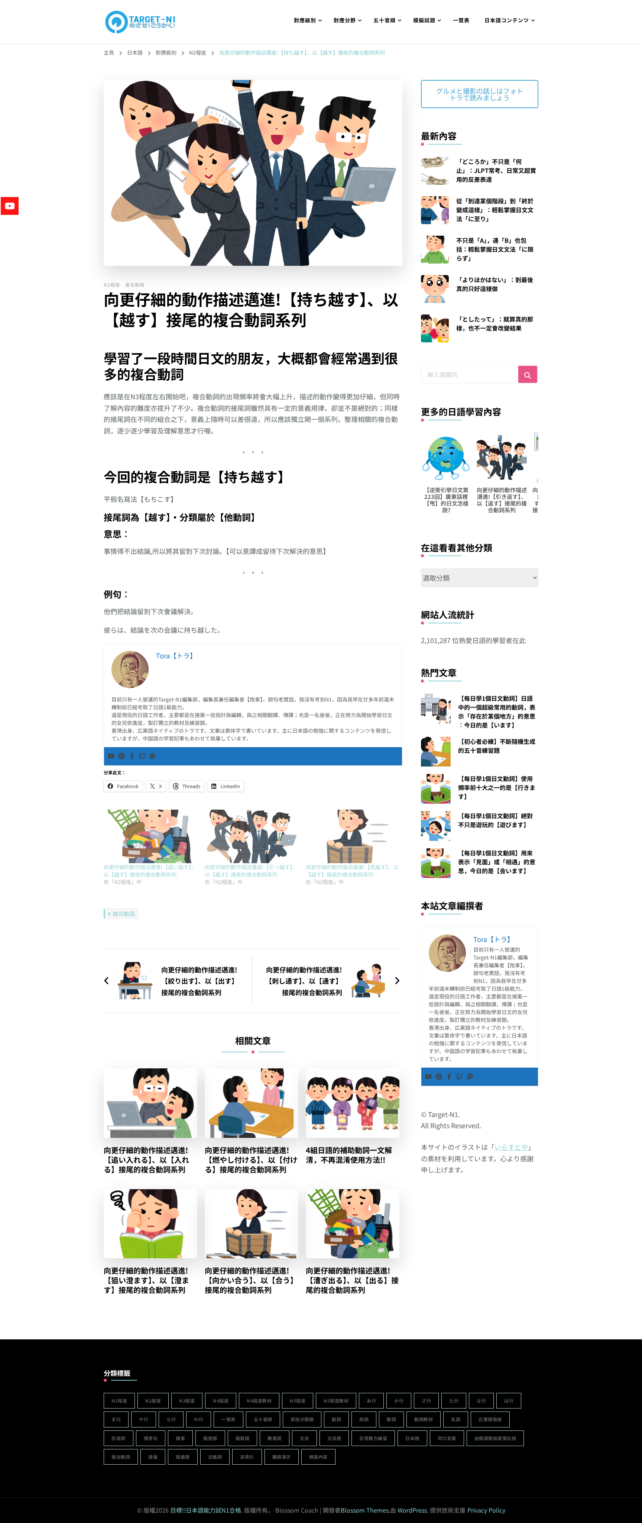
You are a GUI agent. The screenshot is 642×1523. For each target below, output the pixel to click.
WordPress (412, 1510)
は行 (508, 1400)
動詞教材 (423, 1419)
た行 (453, 1400)
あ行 (371, 1400)
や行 (143, 1419)
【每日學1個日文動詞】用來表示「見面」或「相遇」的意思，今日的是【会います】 (496, 861)
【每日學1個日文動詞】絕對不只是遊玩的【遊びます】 (495, 820)
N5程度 (297, 1400)
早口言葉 (447, 1438)
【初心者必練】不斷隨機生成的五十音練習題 (496, 746)
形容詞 (118, 1438)
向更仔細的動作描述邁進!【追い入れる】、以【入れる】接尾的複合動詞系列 (146, 1159)
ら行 (171, 1419)
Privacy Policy (486, 1510)
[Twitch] (142, 756)
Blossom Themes (365, 1510)
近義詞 (215, 1456)
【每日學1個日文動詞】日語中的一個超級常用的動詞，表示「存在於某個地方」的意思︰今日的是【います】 (496, 711)
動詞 (391, 1419)
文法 (304, 1438)
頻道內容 (318, 1456)
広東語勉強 (490, 1419)
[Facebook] (132, 756)
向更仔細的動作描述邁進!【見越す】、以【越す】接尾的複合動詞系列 (352, 870)
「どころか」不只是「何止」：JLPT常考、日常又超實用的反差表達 (496, 170)
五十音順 (384, 20)
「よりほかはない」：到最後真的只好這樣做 (494, 284)
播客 (180, 1438)
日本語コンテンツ (506, 20)
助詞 (364, 1419)
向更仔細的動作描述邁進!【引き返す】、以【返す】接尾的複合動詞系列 (489, 500)
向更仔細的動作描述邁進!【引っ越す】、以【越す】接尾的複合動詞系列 (251, 870)
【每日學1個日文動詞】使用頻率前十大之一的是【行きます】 (496, 787)
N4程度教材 (259, 1400)
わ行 (198, 1419)
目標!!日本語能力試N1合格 (205, 1510)
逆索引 (247, 1456)
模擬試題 (424, 20)
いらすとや (511, 1147)
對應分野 (345, 20)
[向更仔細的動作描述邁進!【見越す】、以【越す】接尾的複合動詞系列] (352, 836)
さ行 (426, 1400)
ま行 (116, 1419)
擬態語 (210, 1438)
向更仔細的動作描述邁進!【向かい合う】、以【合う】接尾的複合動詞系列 (251, 1280)
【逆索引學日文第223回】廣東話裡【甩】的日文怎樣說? (433, 500)
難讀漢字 (281, 1456)
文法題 (334, 1438)
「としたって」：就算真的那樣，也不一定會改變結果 (494, 323)
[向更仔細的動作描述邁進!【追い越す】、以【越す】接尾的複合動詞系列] (150, 836)
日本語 (412, 1438)
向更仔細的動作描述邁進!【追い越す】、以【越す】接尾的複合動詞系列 (150, 870)
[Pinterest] (121, 756)
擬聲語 (243, 1438)
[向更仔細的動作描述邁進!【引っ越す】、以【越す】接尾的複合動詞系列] (251, 836)
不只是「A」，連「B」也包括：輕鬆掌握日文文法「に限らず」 (495, 249)
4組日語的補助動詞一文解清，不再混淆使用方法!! (349, 1155)
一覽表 (461, 20)
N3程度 (187, 1400)
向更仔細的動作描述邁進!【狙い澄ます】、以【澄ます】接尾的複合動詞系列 (146, 1280)
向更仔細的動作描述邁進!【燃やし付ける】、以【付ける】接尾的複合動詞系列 (251, 1159)
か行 (398, 1400)
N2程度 (112, 284)
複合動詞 (135, 284)
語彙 (153, 1456)
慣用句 (151, 1438)
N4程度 (220, 1400)
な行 (481, 1400)
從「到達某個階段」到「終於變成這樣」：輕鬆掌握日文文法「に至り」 (495, 209)
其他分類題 (302, 1419)
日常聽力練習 (373, 1438)
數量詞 (275, 1438)
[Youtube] (111, 756)
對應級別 (305, 20)
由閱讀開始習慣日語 (495, 1438)
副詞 (336, 1419)
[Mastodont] (152, 756)
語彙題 (183, 1456)
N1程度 (119, 1400)
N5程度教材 (336, 1400)
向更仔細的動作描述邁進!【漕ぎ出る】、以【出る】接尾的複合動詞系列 (352, 1280)
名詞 (455, 1419)
